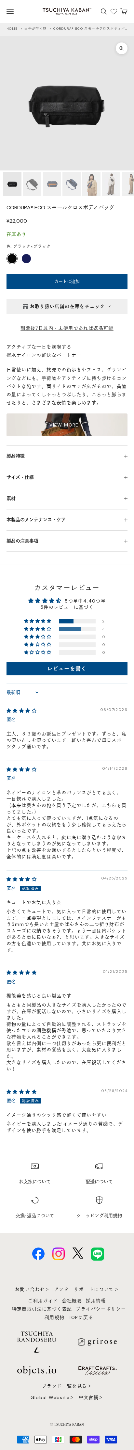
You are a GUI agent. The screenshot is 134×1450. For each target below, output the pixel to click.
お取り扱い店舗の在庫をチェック (67, 306)
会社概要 (72, 1301)
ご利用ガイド (43, 1301)
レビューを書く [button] (67, 668)
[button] (38, 621)
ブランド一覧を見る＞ (67, 1386)
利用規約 (55, 1317)
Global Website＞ (53, 1397)
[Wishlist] (114, 11)
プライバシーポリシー (101, 1309)
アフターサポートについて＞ (86, 1289)
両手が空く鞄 (35, 28)
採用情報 (96, 1301)
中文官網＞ (91, 1397)
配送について (99, 1181)
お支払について (35, 1181)
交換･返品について (35, 1215)
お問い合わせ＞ (32, 1289)
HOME (12, 28)
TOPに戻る (81, 1317)
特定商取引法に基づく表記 (42, 1309)
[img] (22, 711)
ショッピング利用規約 (99, 1215)
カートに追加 (67, 281)
